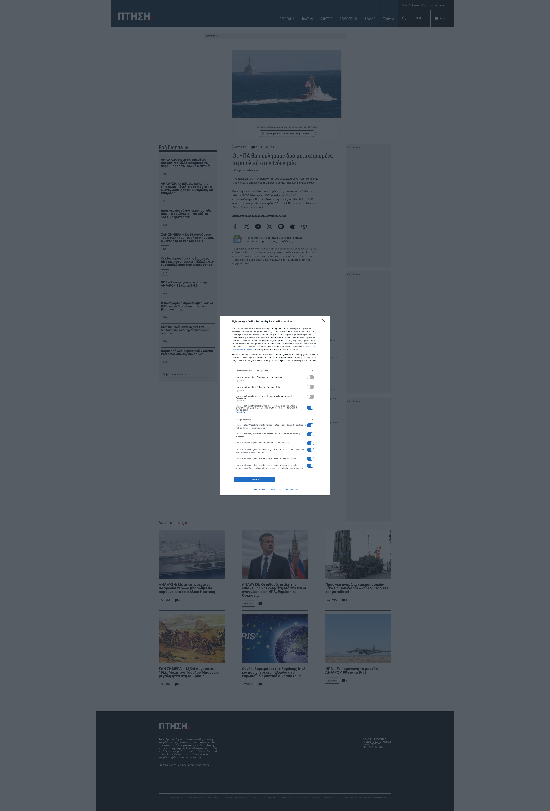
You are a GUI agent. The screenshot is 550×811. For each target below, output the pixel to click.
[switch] (310, 377)
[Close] (324, 321)
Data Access (275, 490)
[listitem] (275, 370)
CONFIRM (254, 479)
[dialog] (275, 405)
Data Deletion (259, 490)
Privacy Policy (291, 490)
